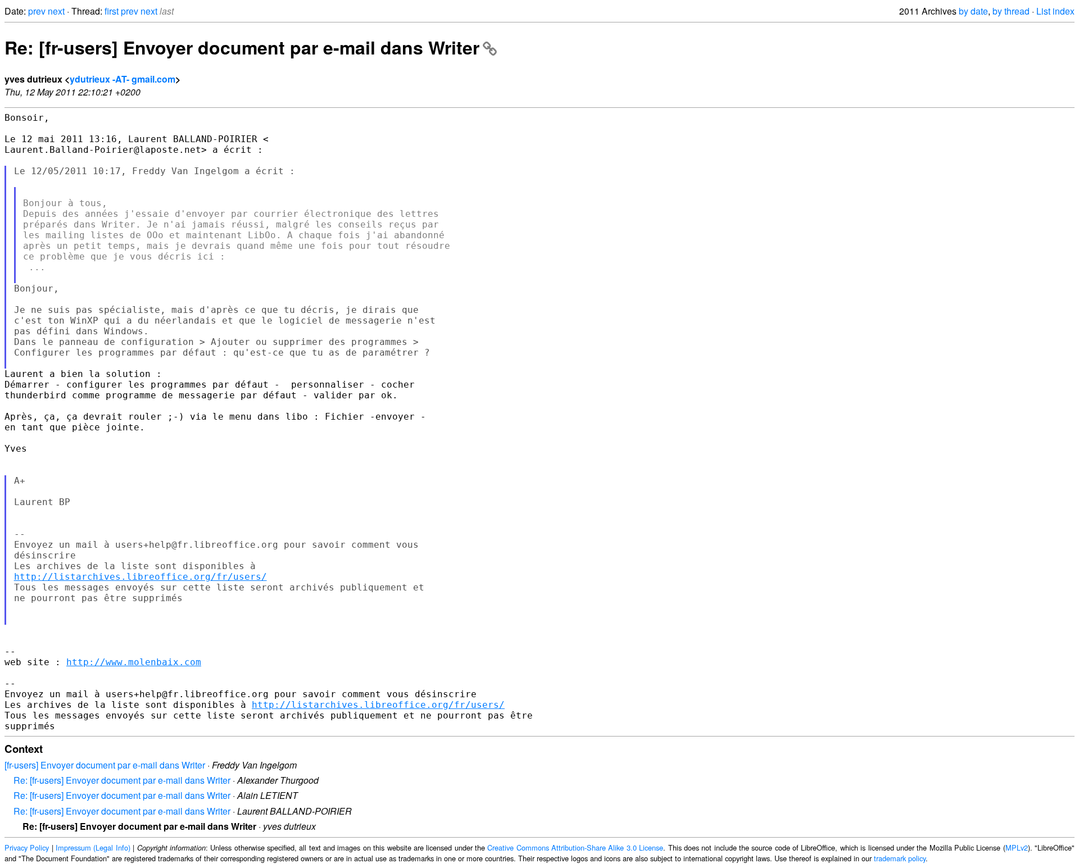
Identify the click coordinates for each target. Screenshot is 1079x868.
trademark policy (900, 858)
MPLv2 (1016, 847)
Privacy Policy (26, 847)
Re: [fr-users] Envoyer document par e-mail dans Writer (241, 47)
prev (37, 10)
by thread (1011, 10)
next (56, 10)
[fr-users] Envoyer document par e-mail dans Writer (104, 764)
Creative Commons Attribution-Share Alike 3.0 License (575, 847)
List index (1055, 10)
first (112, 10)
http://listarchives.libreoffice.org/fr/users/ (140, 576)
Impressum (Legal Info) (93, 847)
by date (973, 10)
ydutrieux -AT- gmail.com (122, 78)
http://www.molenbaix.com (133, 662)
